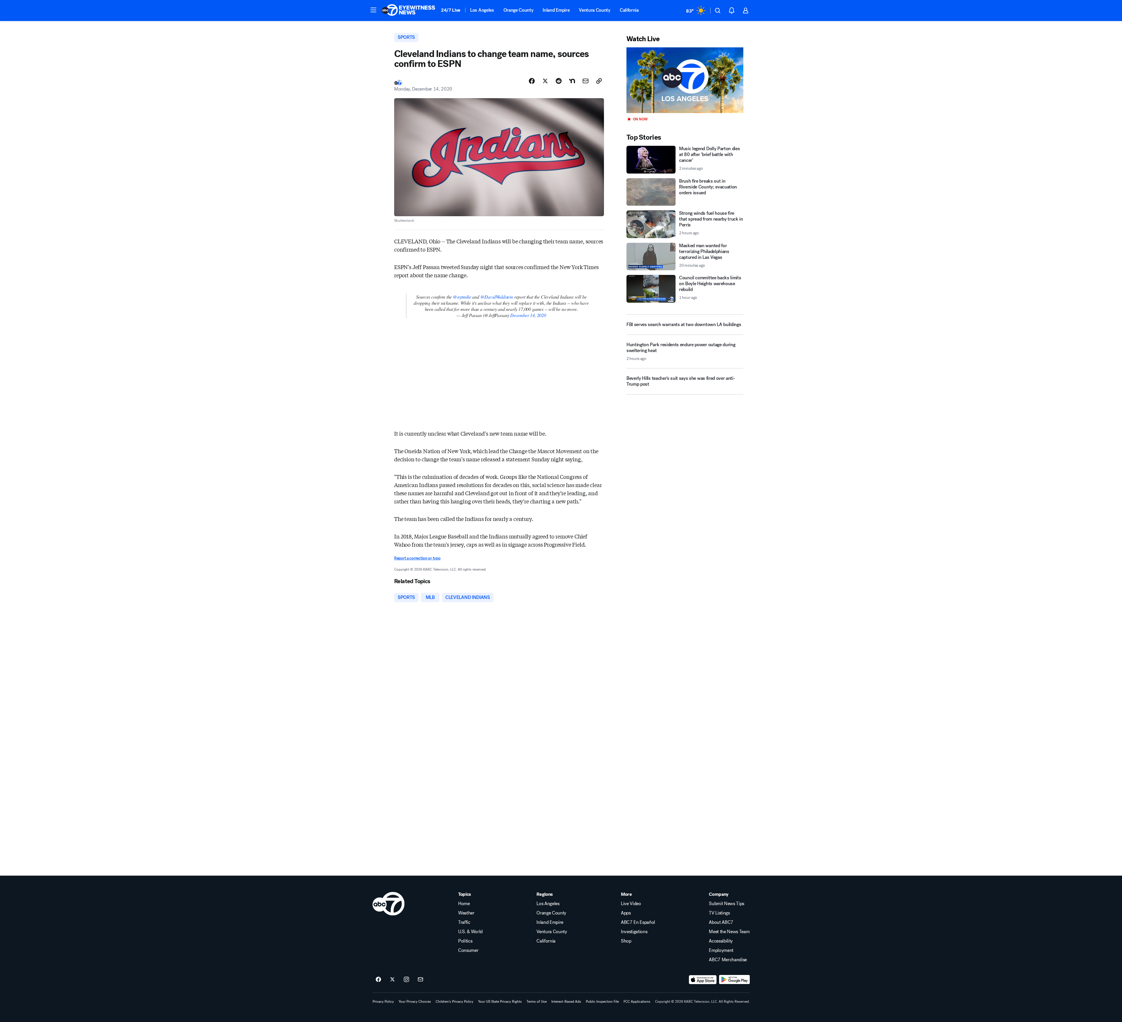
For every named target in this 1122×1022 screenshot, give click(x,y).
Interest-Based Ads (566, 1001)
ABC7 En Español (638, 922)
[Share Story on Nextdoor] (572, 81)
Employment (721, 950)
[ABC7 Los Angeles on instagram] (406, 979)
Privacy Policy (383, 1001)
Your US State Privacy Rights (500, 1001)
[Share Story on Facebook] (532, 81)
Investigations (634, 931)
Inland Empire (556, 10)
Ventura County (594, 10)
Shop (626, 941)
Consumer (468, 950)
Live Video (631, 903)
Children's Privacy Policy (454, 1001)
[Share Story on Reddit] (559, 81)
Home (464, 903)
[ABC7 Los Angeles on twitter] (392, 979)
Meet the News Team (729, 931)
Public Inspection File (602, 1001)
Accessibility (721, 941)
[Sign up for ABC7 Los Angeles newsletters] (420, 979)
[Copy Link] (599, 81)
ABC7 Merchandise (728, 959)
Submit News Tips (726, 903)
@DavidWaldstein (496, 297)
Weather (466, 913)
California (629, 10)
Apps (626, 913)
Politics (465, 941)
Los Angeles (482, 10)
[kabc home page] (388, 903)
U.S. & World (470, 931)
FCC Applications (637, 1001)
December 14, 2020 (528, 315)
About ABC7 (721, 922)
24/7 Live (450, 10)
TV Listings (719, 913)
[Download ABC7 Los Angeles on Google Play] (734, 979)
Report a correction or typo (417, 558)
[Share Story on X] (545, 81)
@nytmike (462, 297)
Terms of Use (537, 1001)
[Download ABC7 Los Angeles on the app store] (703, 979)
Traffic (464, 922)
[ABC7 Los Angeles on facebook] (378, 979)
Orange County (518, 10)
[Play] (684, 80)
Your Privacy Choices (415, 1001)
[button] (373, 10)
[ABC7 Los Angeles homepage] (408, 10)
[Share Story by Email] (586, 81)
